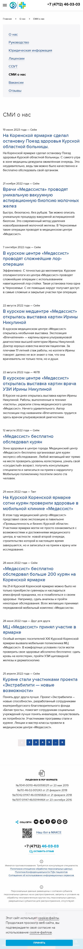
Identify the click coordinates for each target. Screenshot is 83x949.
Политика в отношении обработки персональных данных (41, 868)
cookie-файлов (41, 932)
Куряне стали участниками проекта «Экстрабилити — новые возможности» (40, 685)
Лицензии (17, 59)
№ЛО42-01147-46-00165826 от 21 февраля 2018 (42, 795)
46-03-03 (41, 846)
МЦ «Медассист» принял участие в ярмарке (39, 629)
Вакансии (16, 83)
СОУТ (13, 66)
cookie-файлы (48, 918)
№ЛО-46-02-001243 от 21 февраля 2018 (42, 790)
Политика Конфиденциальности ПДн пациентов (41, 872)
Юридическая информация (30, 50)
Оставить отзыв (43, 851)
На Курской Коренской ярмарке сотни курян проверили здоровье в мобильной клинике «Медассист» (40, 503)
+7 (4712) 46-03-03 (63, 4)
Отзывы (15, 91)
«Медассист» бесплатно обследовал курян (28, 439)
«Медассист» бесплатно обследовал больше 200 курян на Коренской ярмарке (39, 574)
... (56, 742)
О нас (13, 35)
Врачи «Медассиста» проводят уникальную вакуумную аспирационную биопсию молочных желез (41, 198)
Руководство (19, 42)
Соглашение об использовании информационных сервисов (41, 875)
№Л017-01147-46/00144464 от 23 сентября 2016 (42, 799)
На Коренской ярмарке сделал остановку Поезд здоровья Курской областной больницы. (41, 141)
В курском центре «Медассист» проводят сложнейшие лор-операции (36, 258)
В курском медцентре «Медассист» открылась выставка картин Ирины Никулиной (40, 317)
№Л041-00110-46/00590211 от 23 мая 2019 (42, 785)
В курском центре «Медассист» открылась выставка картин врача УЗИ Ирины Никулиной (39, 383)
